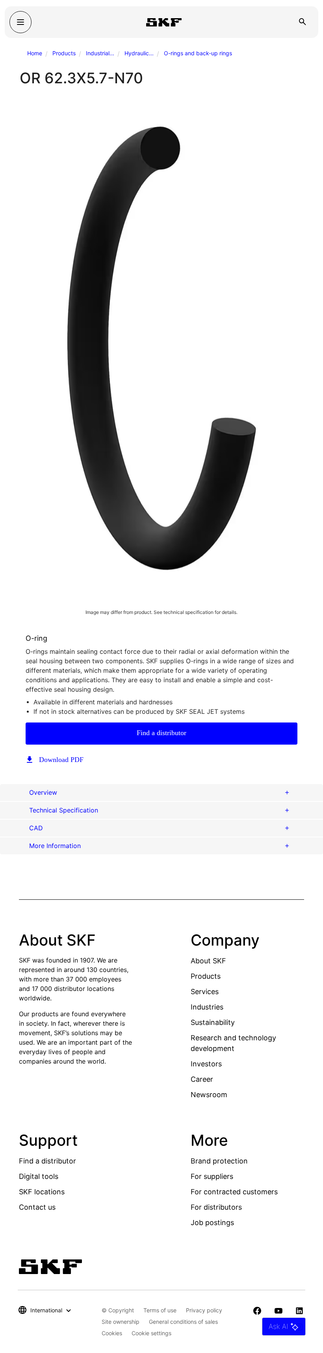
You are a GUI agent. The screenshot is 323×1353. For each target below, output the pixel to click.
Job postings (212, 1222)
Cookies (112, 1333)
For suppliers (212, 1176)
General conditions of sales (183, 1321)
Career (202, 1079)
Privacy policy (204, 1310)
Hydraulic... (139, 53)
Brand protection (219, 1161)
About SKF (208, 961)
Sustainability (213, 1022)
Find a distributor (161, 733)
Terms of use (159, 1310)
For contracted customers (234, 1192)
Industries (207, 1007)
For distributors (216, 1207)
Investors (206, 1064)
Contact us (37, 1207)
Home (34, 53)
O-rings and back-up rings (198, 53)
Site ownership (120, 1321)
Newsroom (209, 1094)
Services (205, 991)
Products (64, 53)
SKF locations (42, 1192)
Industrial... (100, 53)
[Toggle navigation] (20, 22)
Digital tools (38, 1176)
